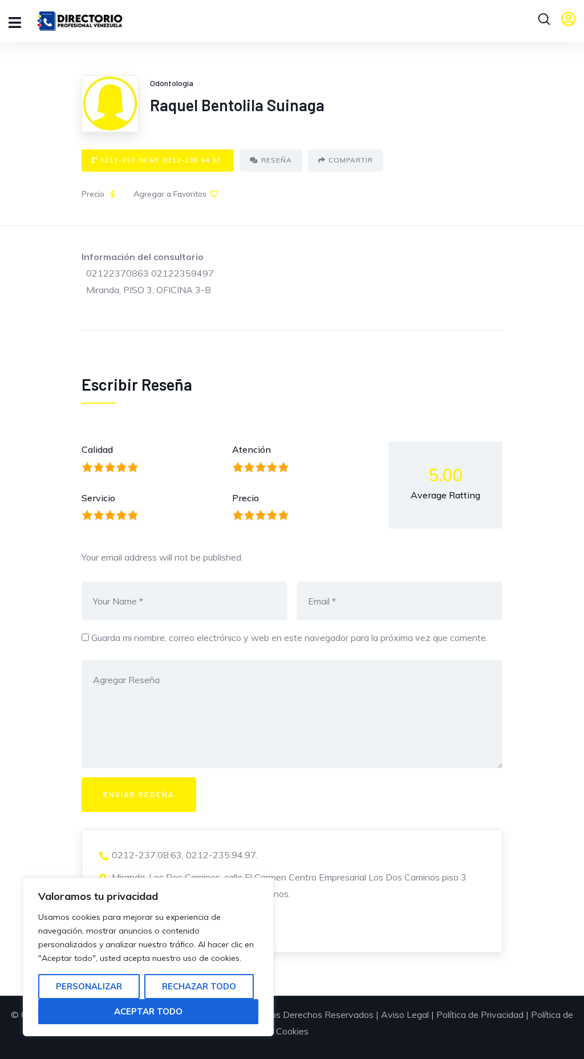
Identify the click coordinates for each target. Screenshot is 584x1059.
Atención (251, 449)
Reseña (276, 160)
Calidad (97, 449)
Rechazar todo (199, 986)
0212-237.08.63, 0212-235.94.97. (162, 160)
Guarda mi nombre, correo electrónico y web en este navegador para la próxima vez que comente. (289, 637)
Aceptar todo (148, 1011)
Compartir (350, 160)
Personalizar (89, 986)
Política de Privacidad (480, 1014)
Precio (245, 498)
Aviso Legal (405, 1014)
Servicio (98, 498)
